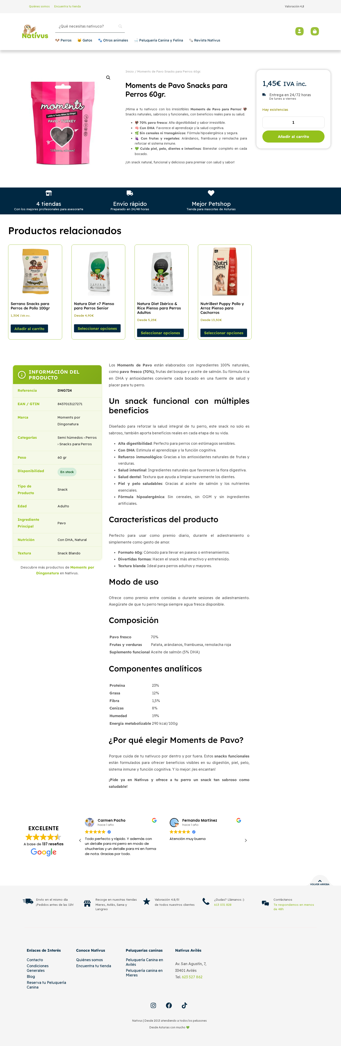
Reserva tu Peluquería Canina (46, 984)
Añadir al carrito (293, 136)
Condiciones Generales (37, 968)
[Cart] (315, 31)
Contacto (35, 959)
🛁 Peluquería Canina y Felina (158, 40)
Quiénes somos (39, 6)
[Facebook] (169, 1005)
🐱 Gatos (84, 40)
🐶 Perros (63, 40)
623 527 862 (192, 977)
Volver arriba (319, 884)
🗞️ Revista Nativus (204, 40)
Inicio (129, 71)
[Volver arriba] (320, 881)
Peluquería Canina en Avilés (144, 962)
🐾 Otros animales (113, 40)
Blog (31, 976)
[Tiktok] (184, 1005)
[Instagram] (153, 1005)
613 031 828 (223, 904)
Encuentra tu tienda (67, 6)
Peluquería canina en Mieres (144, 972)
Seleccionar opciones (97, 328)
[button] (108, 77)
